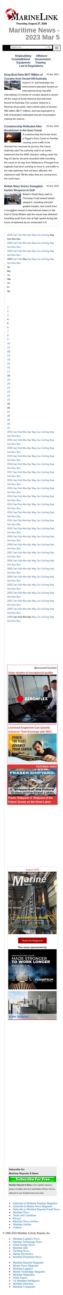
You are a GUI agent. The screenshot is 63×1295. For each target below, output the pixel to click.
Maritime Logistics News (26, 1238)
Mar (25, 235)
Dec (18, 247)
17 (8, 371)
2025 (10, 243)
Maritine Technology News (27, 1241)
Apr (29, 235)
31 (8, 428)
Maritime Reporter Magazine (28, 1262)
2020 (10, 448)
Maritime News (21, 1212)
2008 (10, 544)
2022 (10, 432)
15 (8, 363)
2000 (10, 608)
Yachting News (21, 1250)
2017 (10, 472)
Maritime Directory (23, 1283)
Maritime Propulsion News (27, 1256)
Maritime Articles (22, 1224)
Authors (17, 1227)
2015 (10, 488)
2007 (10, 552)
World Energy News (24, 1244)
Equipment (23, 62)
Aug (47, 235)
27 (8, 411)
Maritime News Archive (25, 1221)
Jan (15, 235)
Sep (52, 243)
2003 (10, 584)
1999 (10, 617)
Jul (43, 235)
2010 (10, 528)
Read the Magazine (32, 940)
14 (8, 359)
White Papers (20, 1277)
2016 (10, 480)
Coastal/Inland (21, 59)
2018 (10, 464)
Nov (14, 247)
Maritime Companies (24, 1286)
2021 (10, 440)
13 (8, 355)
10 (8, 343)
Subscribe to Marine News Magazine (32, 1206)
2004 (10, 576)
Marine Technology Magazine (29, 1271)
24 (8, 399)
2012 (10, 512)
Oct (9, 247)
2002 (10, 592)
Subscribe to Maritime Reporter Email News (36, 1209)
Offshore (41, 55)
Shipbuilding (23, 55)
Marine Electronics (23, 1253)
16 (8, 367)
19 (8, 379)
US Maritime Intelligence (26, 1280)
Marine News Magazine (25, 1265)
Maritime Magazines (24, 1274)
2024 (10, 251)
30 (8, 424)
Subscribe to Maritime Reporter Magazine (35, 1203)
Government (43, 59)
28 (8, 415)
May (34, 235)
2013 (10, 504)
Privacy (17, 1218)
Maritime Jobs (20, 1247)
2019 (10, 456)
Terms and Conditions (24, 1215)
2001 (10, 600)
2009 (10, 536)
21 (8, 387)
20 (8, 383)
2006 (10, 560)
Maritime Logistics (23, 1268)
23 (8, 395)
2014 (10, 496)
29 (8, 419)
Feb (20, 235)
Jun (39, 235)
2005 (10, 568)
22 (8, 391)
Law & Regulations (31, 65)
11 (8, 347)
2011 (9, 520)
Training (40, 62)
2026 (10, 235)
